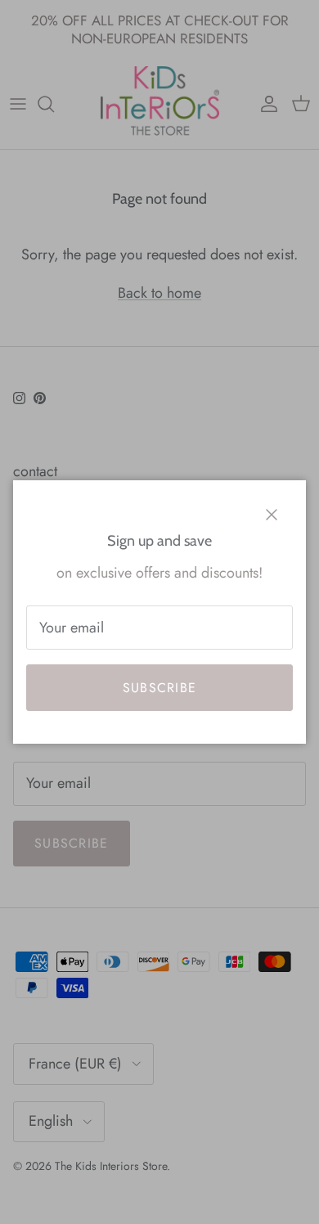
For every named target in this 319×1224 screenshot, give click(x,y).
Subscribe (160, 687)
